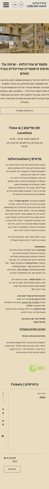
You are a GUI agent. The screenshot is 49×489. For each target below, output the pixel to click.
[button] (15, 5)
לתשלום (12, 469)
